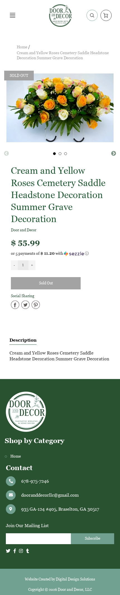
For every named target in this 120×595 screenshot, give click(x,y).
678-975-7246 (35, 481)
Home (22, 47)
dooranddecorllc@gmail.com (50, 495)
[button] (60, 253)
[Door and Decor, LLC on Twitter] (8, 551)
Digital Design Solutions (75, 579)
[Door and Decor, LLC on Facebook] (15, 551)
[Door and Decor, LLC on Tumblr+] (27, 551)
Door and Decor (23, 230)
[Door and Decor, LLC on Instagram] (21, 551)
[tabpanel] (54, 153)
